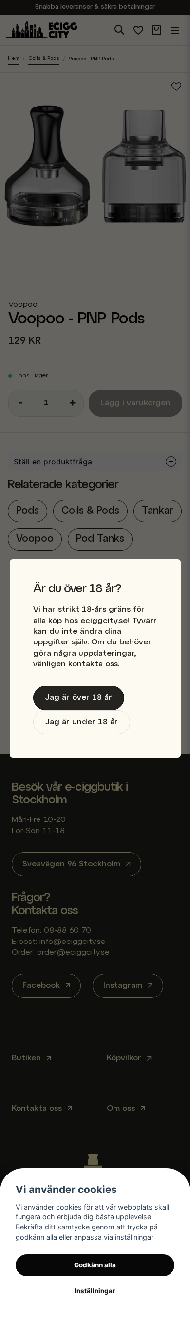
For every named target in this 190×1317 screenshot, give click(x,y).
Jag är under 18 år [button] (81, 722)
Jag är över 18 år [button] (78, 698)
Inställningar (95, 1291)
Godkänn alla (95, 1265)
